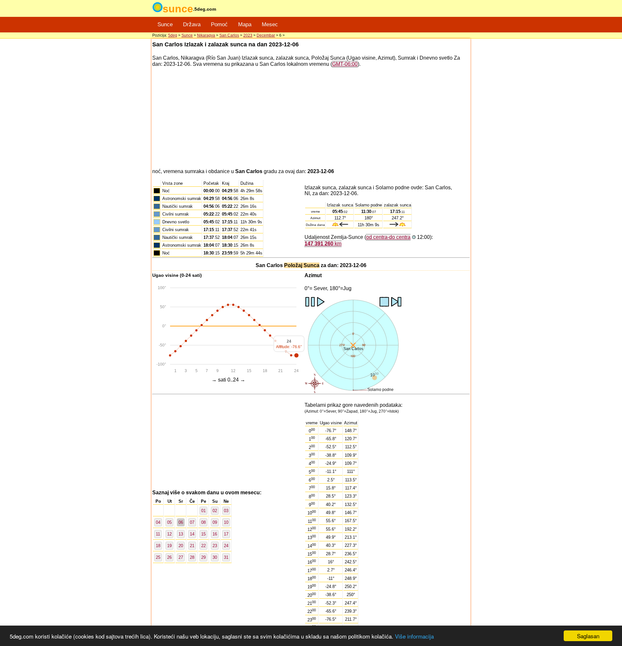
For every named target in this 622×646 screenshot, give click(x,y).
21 (192, 545)
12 (169, 534)
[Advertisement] (311, 118)
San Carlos (229, 35)
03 (226, 510)
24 (226, 545)
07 (192, 522)
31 (226, 557)
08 (203, 522)
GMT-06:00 (345, 64)
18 (158, 545)
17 (226, 534)
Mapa (244, 24)
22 (203, 545)
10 (226, 522)
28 (192, 557)
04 (158, 522)
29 (203, 557)
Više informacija (414, 636)
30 (215, 557)
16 (215, 534)
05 (169, 522)
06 (181, 522)
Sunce (165, 24)
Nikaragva (206, 35)
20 (181, 545)
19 (169, 545)
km (323, 243)
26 (169, 557)
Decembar (266, 35)
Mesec (270, 24)
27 (181, 557)
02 (215, 510)
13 (181, 534)
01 (203, 510)
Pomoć (219, 24)
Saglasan (588, 636)
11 (158, 534)
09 (215, 522)
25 (158, 557)
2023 (247, 35)
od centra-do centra (388, 237)
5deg (172, 35)
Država (192, 24)
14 (192, 534)
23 (215, 545)
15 (203, 534)
